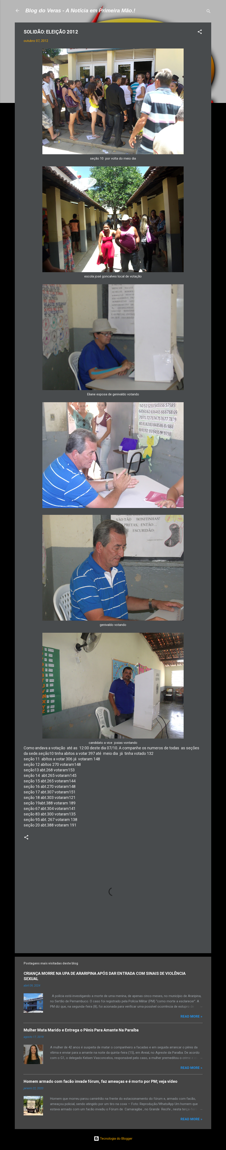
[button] (199, 32)
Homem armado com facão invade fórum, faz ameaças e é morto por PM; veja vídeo (100, 1081)
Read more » (191, 1016)
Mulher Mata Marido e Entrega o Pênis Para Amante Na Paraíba (81, 1030)
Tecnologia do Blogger (115, 1139)
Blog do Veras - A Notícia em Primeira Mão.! (80, 10)
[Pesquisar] (208, 12)
